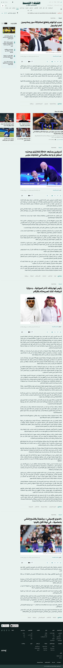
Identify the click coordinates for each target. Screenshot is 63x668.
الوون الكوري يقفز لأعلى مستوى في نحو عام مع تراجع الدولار (44, 13)
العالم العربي (60, 633)
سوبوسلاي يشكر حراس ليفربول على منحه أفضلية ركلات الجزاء (8, 63)
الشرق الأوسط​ (50, 8)
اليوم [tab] (5, 23)
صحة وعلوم (31, 8)
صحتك (24, 633)
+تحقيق (38, 650)
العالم (46, 8)
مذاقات (53, 646)
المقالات (46, 633)
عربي (61, 2)
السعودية (31, 506)
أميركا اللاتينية (52, 640)
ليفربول (46, 103)
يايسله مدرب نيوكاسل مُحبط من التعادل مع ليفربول (8, 51)
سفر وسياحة (52, 648)
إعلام (31, 638)
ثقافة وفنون (36, 8)
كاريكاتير (46, 635)
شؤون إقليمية (60, 640)
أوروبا (53, 635)
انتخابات (44, 276)
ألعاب (31, 10)
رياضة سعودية (44, 506)
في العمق (13, 8)
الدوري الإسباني (41, 617)
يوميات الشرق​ (22, 8)
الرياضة (17, 8)
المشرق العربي (58, 638)
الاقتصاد (40, 8)
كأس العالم (37, 276)
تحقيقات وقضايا (37, 648)
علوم (24, 635)
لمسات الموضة (52, 650)
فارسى (50, 2)
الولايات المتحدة (52, 633)
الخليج (60, 635)
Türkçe (55, 2)
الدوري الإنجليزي (39, 103)
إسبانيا (29, 617)
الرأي (43, 8)
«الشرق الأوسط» (56, 56)
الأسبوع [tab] (3, 23)
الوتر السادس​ (30, 635)
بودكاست (6, 8)
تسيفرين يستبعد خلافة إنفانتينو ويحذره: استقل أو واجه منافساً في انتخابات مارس (8, 44)
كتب (31, 633)
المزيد (28, 10)
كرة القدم (50, 276)
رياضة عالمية (53, 18)
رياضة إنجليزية (53, 103)
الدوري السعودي (52, 506)
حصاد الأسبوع (37, 646)
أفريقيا (53, 638)
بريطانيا (32, 103)
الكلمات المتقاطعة (59, 656)
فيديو (10, 8)
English (58, 2)
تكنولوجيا (26, 8)
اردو (52, 2)
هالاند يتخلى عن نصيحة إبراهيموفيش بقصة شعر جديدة (8, 57)
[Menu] (61, 9)
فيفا (55, 276)
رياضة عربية (45, 648)
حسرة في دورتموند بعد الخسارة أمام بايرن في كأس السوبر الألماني (8, 37)
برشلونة (34, 617)
